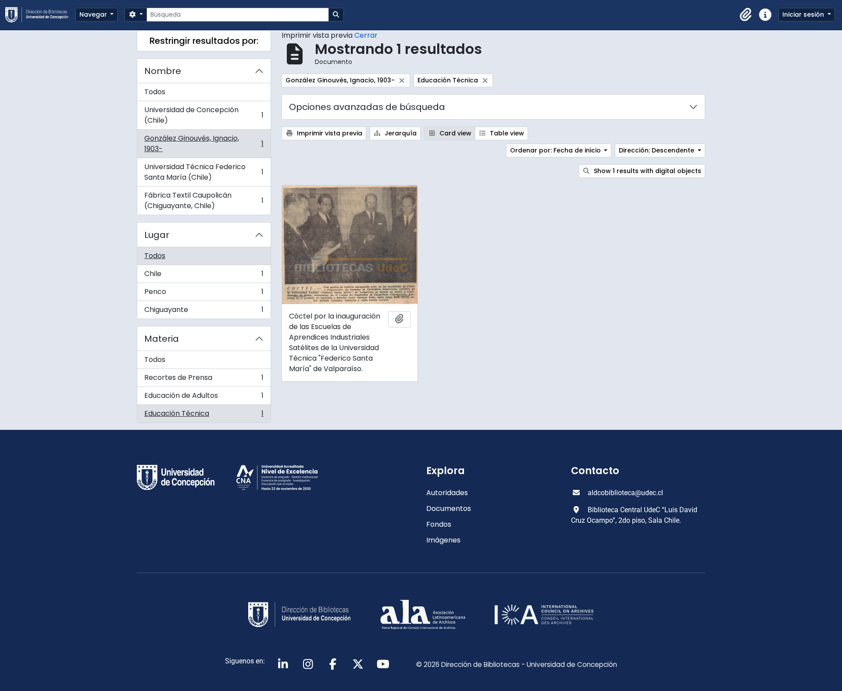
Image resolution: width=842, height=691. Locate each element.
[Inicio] (40, 15)
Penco (204, 294)
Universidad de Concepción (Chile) (204, 115)
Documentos (448, 508)
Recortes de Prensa (204, 379)
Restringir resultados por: (204, 41)
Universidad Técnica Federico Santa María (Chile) (204, 172)
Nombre (162, 71)
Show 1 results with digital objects (646, 171)
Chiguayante (204, 312)
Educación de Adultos (204, 397)
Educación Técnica (204, 415)
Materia (161, 339)
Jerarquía (400, 133)
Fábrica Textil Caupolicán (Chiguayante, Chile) (204, 200)
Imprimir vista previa (328, 133)
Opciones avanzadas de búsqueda (367, 107)
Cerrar (366, 35)
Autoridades (447, 493)
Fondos (438, 524)
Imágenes (443, 540)
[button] (746, 15)
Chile (204, 276)
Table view (506, 133)
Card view (454, 133)
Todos (154, 92)
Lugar (156, 235)
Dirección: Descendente (657, 150)
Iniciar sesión (804, 14)
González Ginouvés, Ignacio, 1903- (204, 143)
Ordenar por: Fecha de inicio (556, 150)
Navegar (94, 14)
